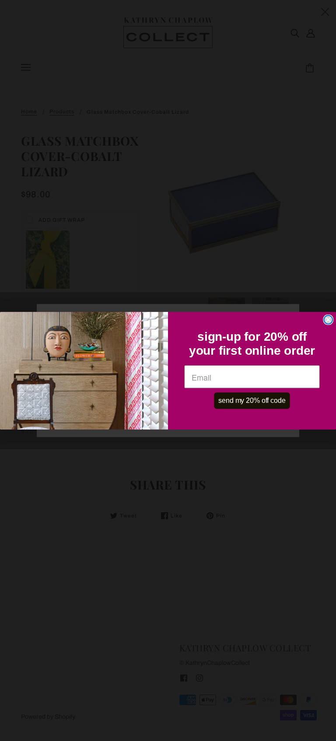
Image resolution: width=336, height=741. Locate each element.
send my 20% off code (252, 400)
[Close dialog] (328, 319)
